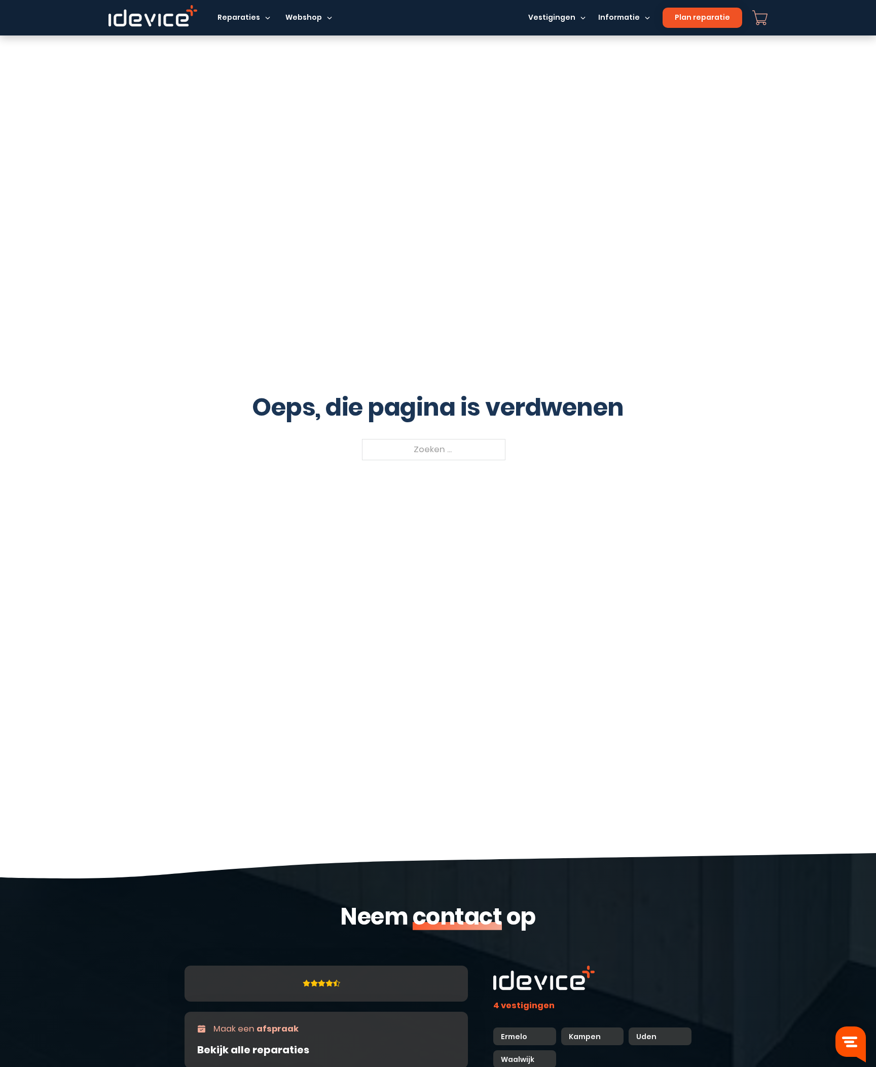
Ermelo (514, 1037)
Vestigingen (551, 17)
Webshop (303, 17)
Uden (646, 1037)
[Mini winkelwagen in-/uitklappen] (760, 17)
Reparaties (238, 17)
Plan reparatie (702, 17)
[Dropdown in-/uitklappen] (267, 17)
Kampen (585, 1037)
